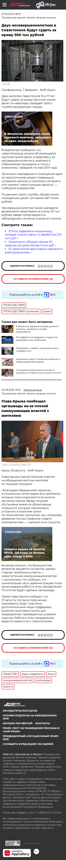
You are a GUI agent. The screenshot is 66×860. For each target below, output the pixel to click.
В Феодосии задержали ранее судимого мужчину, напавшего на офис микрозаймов (37, 329)
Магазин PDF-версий (17, 723)
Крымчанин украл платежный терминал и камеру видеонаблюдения (38, 360)
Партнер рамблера (32, 843)
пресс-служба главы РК (16, 464)
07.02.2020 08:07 (11, 14)
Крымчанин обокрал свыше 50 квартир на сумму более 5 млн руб (29, 243)
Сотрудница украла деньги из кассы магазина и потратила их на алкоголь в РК (38, 371)
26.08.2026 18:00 (11, 389)
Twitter (6, 83)
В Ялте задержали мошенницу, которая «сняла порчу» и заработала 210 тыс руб (33, 235)
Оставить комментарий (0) (33, 278)
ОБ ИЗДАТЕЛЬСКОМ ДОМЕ (20, 710)
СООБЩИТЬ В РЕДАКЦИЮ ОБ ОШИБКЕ (28, 744)
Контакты (42, 723)
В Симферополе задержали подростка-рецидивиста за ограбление (37, 338)
